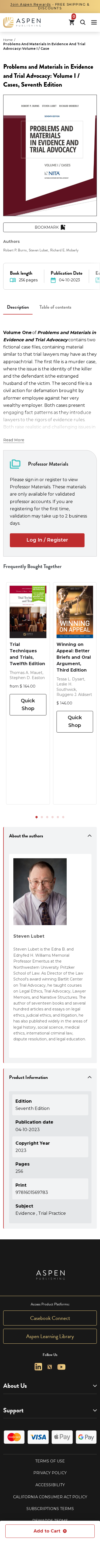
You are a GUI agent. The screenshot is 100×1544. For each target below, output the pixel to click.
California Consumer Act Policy (50, 1497)
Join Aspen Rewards (30, 4)
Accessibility (50, 1484)
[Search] (83, 22)
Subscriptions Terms (50, 1508)
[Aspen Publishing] (22, 22)
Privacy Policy (50, 1472)
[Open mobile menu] (94, 22)
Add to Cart (47, 1531)
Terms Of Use (50, 1461)
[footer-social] (38, 1367)
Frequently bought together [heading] (32, 566)
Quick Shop (28, 704)
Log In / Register (47, 540)
